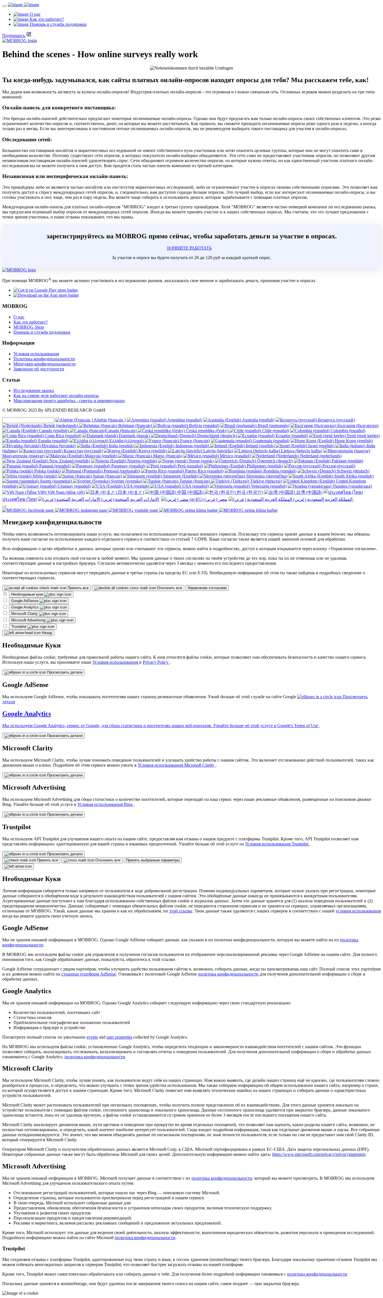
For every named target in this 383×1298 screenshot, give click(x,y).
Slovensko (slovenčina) (266, 476)
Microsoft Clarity (25, 614)
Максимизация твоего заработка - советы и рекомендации (69, 400)
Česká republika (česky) (207, 430)
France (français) (194, 440)
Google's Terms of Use (298, 725)
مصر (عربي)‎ (215, 499)
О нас (18, 317)
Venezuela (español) (268, 486)
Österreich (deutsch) (274, 460)
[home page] (23, 4)
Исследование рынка (33, 390)
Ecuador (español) (291, 435)
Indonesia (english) (192, 445)
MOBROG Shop (28, 327)
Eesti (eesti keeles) (363, 435)
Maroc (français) (167, 455)
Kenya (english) (152, 450)
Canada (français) (121, 430)
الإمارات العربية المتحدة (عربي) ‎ (130, 499)
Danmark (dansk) (134, 435)
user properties (119, 1037)
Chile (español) (275, 430)
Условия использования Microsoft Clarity (177, 765)
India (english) (121, 445)
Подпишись (13, 35)
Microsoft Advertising (29, 620)
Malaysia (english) (101, 455)
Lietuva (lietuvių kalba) (301, 450)
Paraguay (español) (127, 466)
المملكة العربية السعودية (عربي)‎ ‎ (323, 499)
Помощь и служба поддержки (41, 332)
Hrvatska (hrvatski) (58, 445)
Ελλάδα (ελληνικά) (126, 440)
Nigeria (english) (141, 460)
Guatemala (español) (270, 440)
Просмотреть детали (64, 672)
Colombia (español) (347, 430)
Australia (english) (257, 420)
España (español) (52, 440)
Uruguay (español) (73, 486)
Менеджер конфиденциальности (44, 363)
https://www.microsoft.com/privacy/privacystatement (318, 1154)
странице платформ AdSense (88, 974)
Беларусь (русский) (336, 420)
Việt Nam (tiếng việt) (65, 492)
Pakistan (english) (347, 460)
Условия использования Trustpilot (277, 843)
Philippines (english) (264, 466)
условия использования (358, 911)
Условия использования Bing (105, 804)
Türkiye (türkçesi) (265, 481)
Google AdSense (25, 601)
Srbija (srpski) (44, 476)
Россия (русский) (338, 466)
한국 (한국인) (249, 492)
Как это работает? (30, 322)
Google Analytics (25, 607)
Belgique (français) (135, 425)
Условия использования (36, 353)
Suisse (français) (107, 476)
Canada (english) (54, 430)
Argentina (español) (184, 420)
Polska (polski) (47, 471)
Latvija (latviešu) (217, 450)
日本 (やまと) (130, 492)
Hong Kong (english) (353, 440)
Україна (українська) (351, 486)
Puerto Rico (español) (203, 471)
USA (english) (136, 486)
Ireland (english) (260, 445)
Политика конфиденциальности (44, 358)
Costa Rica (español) (62, 435)
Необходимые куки (27, 594)
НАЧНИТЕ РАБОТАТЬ (189, 248)
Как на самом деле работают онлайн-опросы (56, 395)
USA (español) (195, 486)
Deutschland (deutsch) (217, 435)
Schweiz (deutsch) (352, 471)
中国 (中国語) (190, 492)
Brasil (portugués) (273, 425)
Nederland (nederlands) (320, 455)
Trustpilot (19, 626)
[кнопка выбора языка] (4, 507)
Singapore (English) (180, 476)
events (92, 1037)
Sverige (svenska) (126, 481)
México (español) (235, 455)
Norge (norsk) (201, 460)
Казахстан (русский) (83, 450)
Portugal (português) (121, 471)
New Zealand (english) (69, 460)
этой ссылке (180, 911)
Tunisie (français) (194, 481)
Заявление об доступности (38, 368)
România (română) (279, 471)
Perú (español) (189, 466)
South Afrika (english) (353, 476)
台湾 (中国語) (308, 492)
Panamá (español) (54, 466)
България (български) (357, 425)
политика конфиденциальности (228, 974)
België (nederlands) (60, 425)
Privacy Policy (156, 662)
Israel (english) (321, 445)
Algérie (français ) (109, 420)
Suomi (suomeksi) (56, 481)
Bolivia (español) (203, 425)
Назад (46, 633)
